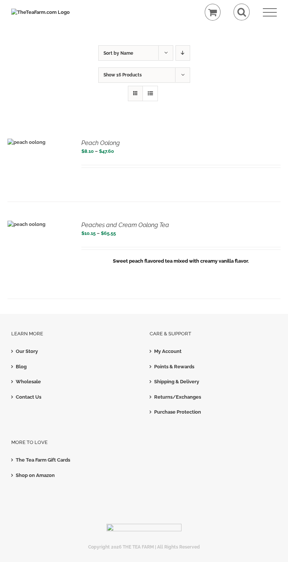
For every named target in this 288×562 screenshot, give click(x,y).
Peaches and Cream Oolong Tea (125, 225)
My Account (168, 351)
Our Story (27, 351)
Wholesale (28, 381)
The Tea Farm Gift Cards (43, 460)
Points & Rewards (174, 366)
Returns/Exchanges (177, 397)
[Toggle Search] (242, 12)
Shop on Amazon (35, 475)
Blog (21, 366)
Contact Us (28, 397)
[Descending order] (183, 53)
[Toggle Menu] (269, 12)
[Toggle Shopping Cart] (213, 12)
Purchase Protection (177, 412)
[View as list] (150, 93)
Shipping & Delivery (176, 381)
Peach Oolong (100, 142)
